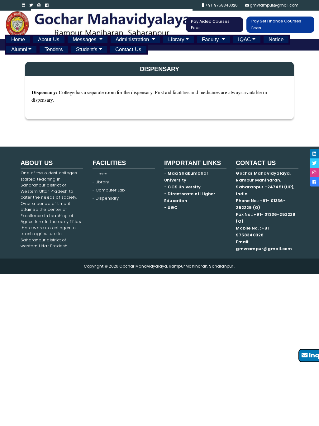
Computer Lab (111, 190)
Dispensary (107, 198)
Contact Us (128, 49)
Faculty (211, 39)
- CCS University (182, 187)
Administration (133, 39)
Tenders (54, 49)
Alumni (19, 49)
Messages (85, 39)
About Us (49, 39)
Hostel (102, 174)
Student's (87, 49)
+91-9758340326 (221, 5)
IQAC (244, 39)
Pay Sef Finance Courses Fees (276, 24)
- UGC (171, 208)
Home (18, 39)
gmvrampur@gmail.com (273, 5)
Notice (276, 39)
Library (176, 39)
